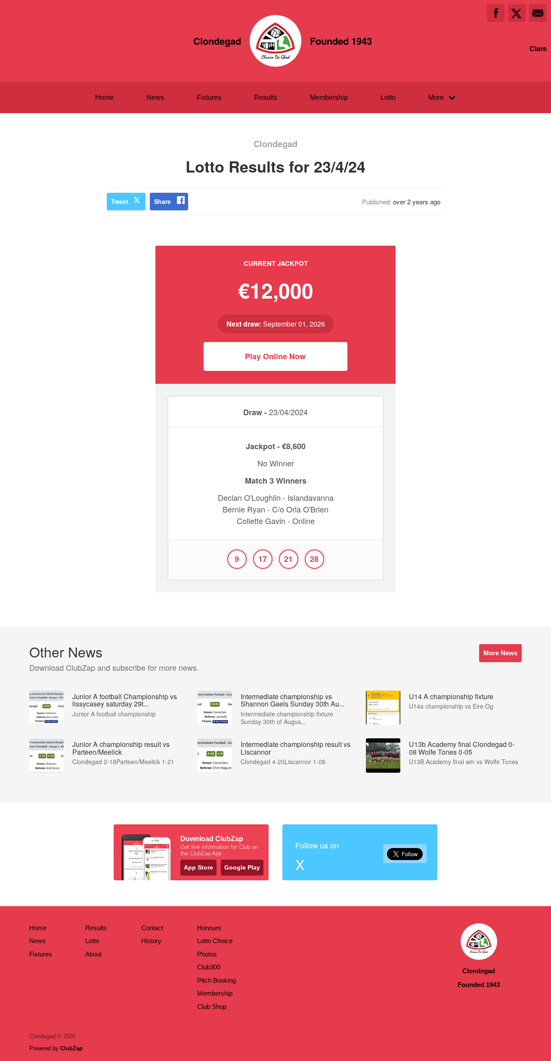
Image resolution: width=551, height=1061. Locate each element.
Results (265, 97)
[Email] (538, 13)
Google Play (242, 867)
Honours (209, 927)
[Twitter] (517, 13)
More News (500, 653)
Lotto (388, 97)
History (151, 940)
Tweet (119, 201)
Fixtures (209, 97)
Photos (207, 954)
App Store (198, 867)
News (155, 97)
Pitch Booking (216, 980)
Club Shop (211, 1006)
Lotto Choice (214, 940)
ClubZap (71, 1048)
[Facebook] (496, 13)
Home (104, 97)
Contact (152, 927)
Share (162, 201)
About (93, 954)
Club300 (208, 967)
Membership (329, 97)
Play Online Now (275, 356)
